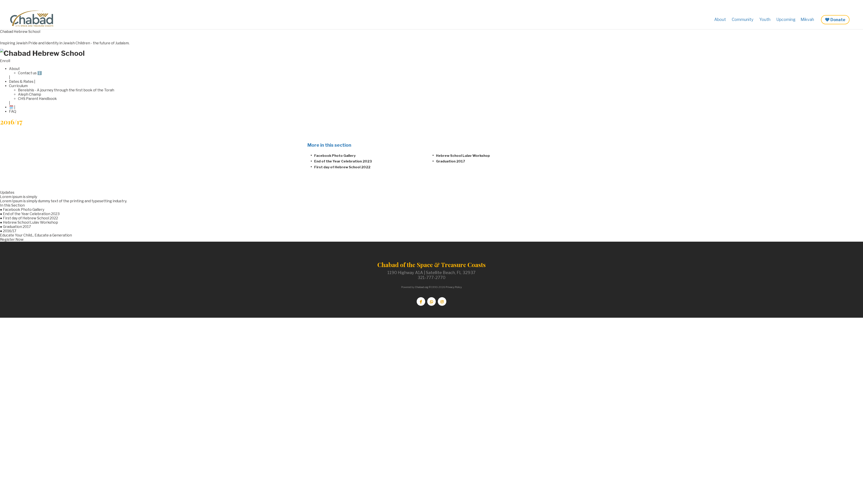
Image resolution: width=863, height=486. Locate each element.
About (720, 19)
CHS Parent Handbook (37, 99)
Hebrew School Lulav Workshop (463, 156)
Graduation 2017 (450, 161)
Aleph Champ (29, 94)
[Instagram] (442, 301)
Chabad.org (421, 287)
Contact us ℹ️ (30, 73)
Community (743, 19)
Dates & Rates (21, 81)
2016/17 (9, 231)
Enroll (5, 61)
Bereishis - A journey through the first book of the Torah (66, 90)
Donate (837, 19)
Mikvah (807, 19)
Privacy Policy (454, 287)
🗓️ (11, 107)
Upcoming (786, 19)
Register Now (12, 239)
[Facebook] (421, 301)
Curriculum (18, 86)
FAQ (12, 111)
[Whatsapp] (431, 301)
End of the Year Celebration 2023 (343, 161)
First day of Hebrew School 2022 (342, 167)
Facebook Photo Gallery (335, 156)
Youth (764, 19)
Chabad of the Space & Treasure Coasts (33, 19)
